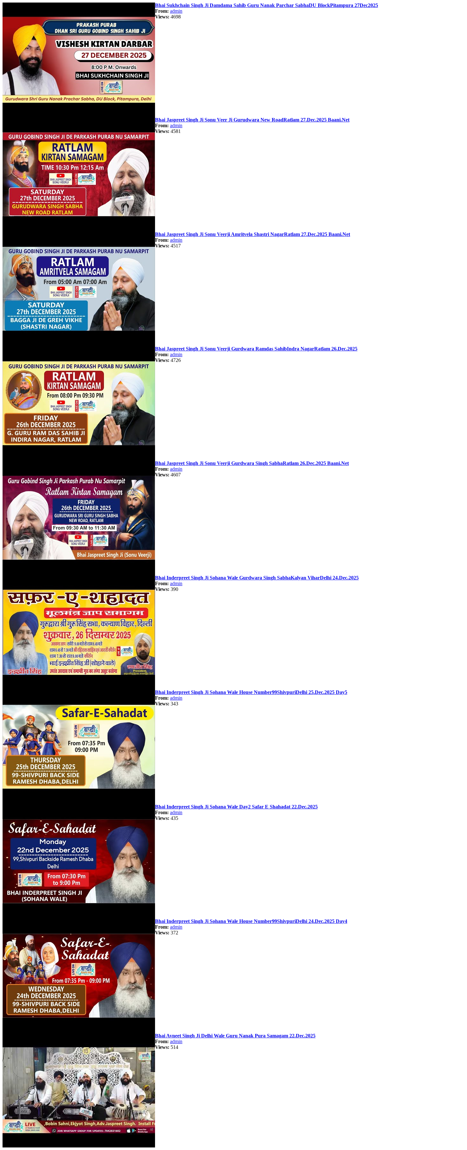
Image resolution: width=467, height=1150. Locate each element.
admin (176, 11)
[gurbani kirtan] (79, 115)
